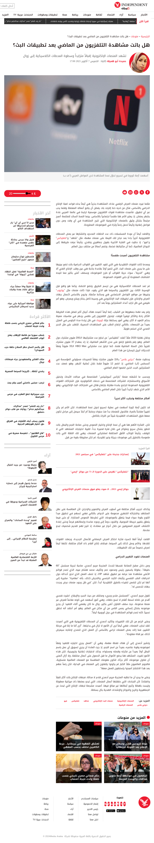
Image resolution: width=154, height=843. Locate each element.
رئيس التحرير (92, 809)
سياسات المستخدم (89, 798)
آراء (121, 15)
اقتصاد (111, 15)
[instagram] (118, 804)
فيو (65, 700)
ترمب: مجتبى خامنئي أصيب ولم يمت (25, 383)
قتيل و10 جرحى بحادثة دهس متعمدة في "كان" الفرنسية (21, 243)
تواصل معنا (93, 814)
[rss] (105, 804)
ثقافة (99, 15)
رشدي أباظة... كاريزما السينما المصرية (24, 371)
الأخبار (144, 15)
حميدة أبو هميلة (116, 61)
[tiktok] (109, 804)
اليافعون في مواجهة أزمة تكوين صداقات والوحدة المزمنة (128, 777)
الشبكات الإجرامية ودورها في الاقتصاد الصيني (21, 503)
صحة (64, 15)
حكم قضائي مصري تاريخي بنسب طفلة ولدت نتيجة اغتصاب (80, 777)
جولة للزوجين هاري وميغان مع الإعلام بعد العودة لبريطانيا (129, 745)
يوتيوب (60, 290)
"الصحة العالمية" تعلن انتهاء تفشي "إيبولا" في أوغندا (19, 273)
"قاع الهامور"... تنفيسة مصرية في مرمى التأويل (26, 434)
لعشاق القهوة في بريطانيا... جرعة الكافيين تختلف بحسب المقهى (79, 745)
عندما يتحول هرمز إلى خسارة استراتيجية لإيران (21, 484)
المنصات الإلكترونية (125, 700)
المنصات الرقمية (126, 705)
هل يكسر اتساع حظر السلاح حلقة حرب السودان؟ (24, 348)
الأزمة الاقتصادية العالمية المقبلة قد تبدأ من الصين (23, 558)
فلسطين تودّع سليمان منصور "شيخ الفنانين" (22, 258)
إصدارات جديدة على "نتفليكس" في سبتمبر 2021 (102, 454)
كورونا (100, 320)
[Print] (124, 192)
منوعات (87, 15)
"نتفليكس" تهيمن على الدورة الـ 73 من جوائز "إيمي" (99, 472)
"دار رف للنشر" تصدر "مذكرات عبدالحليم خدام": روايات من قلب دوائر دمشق (24, 409)
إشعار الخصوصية (90, 804)
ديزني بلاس (127, 359)
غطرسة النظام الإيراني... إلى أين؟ (22, 540)
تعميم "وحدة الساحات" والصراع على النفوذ (21, 521)
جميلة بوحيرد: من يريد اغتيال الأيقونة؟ (22, 466)
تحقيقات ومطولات (47, 15)
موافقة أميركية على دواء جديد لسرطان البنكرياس (21, 305)
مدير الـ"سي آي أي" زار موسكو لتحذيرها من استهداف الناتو (22, 226)
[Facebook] (124, 804)
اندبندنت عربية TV (23, 15)
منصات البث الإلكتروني (103, 700)
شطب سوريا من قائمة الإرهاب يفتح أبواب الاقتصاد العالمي (26, 336)
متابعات (31, 219)
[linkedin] (112, 804)
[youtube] (115, 804)
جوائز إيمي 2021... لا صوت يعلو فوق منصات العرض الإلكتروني (95, 489)
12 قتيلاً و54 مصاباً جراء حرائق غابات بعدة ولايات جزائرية (21, 289)
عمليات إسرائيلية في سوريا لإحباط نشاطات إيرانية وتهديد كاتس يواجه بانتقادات (94, 21)
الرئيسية (145, 36)
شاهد (86, 700)
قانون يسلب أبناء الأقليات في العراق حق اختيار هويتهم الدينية (25, 422)
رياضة (75, 15)
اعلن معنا (94, 819)
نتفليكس (61, 238)
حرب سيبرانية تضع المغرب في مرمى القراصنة (25, 395)
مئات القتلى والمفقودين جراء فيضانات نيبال (24, 360)
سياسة (132, 15)
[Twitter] (121, 804)
